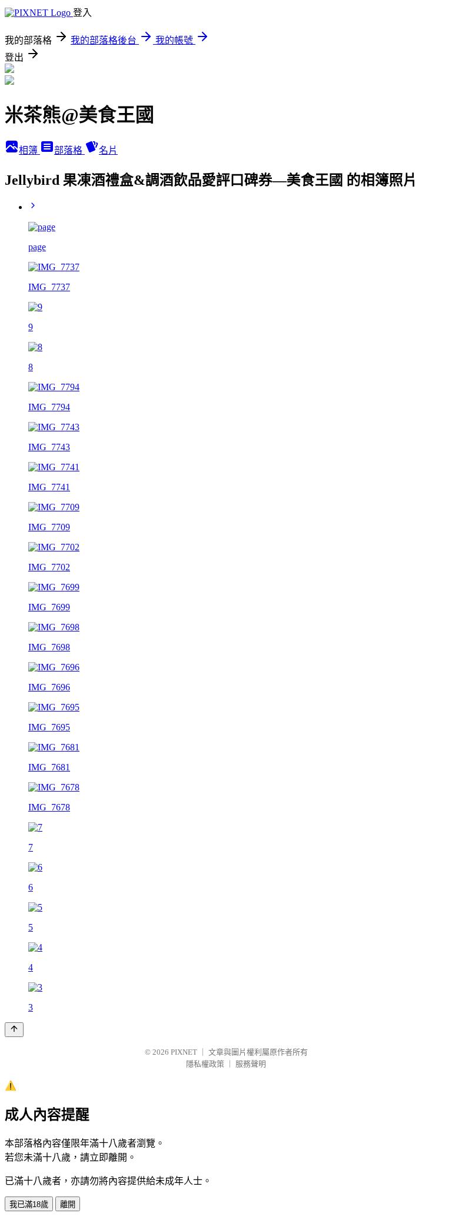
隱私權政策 (205, 1063)
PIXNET (184, 1052)
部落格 (69, 150)
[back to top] (14, 1029)
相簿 (29, 150)
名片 (108, 150)
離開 (67, 1204)
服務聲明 (250, 1063)
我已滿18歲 (28, 1204)
